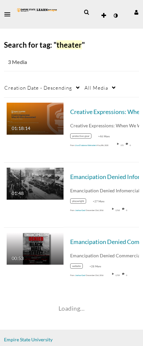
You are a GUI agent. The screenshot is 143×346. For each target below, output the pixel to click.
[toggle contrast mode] (115, 16)
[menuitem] (86, 12)
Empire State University (28, 339)
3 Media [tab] (17, 62)
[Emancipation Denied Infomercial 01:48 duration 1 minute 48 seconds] (35, 183)
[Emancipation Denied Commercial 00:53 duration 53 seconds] (35, 248)
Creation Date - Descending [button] (38, 88)
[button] (9, 14)
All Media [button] (96, 88)
